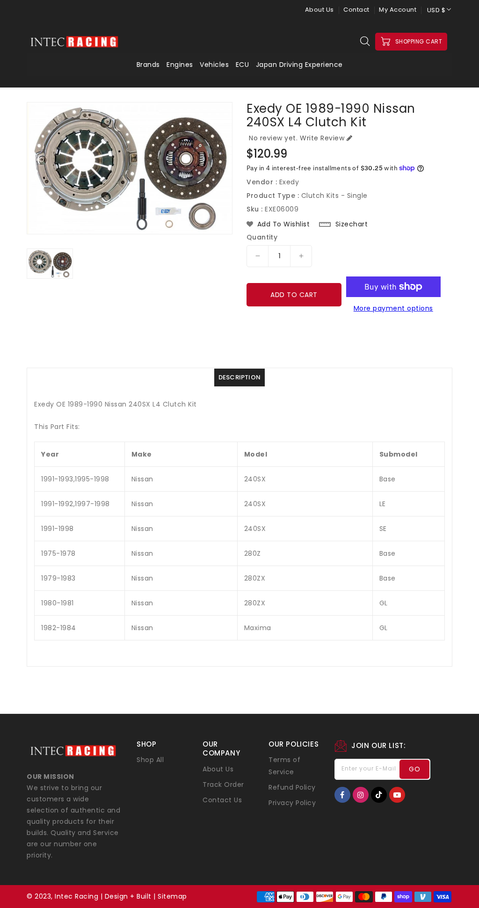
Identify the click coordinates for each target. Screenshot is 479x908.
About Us (319, 9)
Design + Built (128, 896)
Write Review (322, 138)
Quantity (262, 237)
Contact (356, 9)
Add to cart (294, 294)
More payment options (393, 308)
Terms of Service (284, 766)
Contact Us (222, 800)
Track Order (223, 784)
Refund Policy (292, 787)
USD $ (436, 10)
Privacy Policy (292, 802)
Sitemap (172, 896)
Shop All (150, 759)
